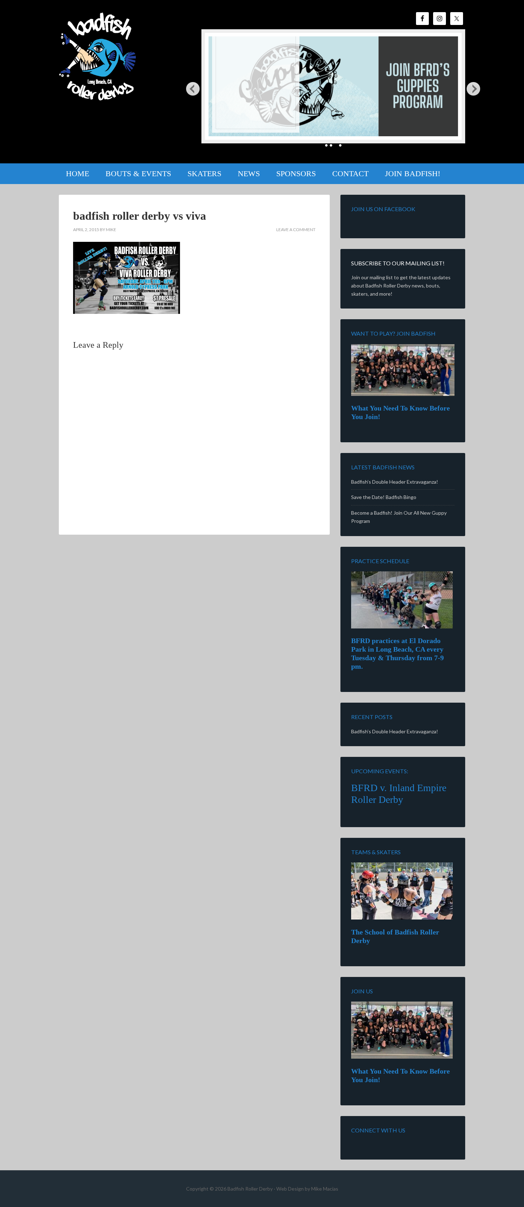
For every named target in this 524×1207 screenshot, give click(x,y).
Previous (193, 88)
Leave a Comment (295, 229)
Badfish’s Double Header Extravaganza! (394, 482)
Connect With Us (378, 1130)
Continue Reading (242, 119)
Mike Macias (324, 1189)
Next (473, 88)
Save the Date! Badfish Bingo (383, 497)
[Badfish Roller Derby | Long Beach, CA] (98, 95)
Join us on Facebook (383, 208)
